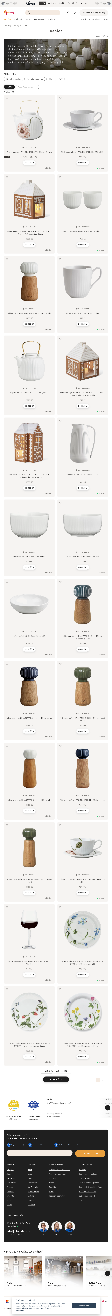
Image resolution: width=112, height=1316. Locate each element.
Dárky (105, 19)
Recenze (82, 1170)
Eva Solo (31, 1205)
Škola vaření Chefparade (89, 1183)
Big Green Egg (33, 1187)
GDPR (51, 1191)
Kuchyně (10, 1170)
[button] (56, 87)
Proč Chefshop (85, 1178)
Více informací (45, 1308)
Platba (51, 1183)
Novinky (96, 19)
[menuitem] (7, 20)
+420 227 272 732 (18, 1222)
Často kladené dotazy (88, 1174)
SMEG (30, 1178)
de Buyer (31, 1200)
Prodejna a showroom (57, 1174)
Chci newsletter (90, 1154)
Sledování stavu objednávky (90, 1187)
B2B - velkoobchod (87, 1196)
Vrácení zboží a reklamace (59, 1170)
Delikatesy (11, 1178)
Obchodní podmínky (57, 1196)
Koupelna (10, 1191)
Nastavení (20, 1310)
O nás (81, 1200)
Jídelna (9, 1174)
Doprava (52, 1178)
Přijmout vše (84, 1305)
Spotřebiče (11, 1183)
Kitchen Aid (32, 1183)
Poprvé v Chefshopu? (87, 1191)
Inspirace (85, 19)
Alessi (30, 1174)
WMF (30, 1170)
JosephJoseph (33, 1191)
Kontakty (52, 1187)
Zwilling (31, 1196)
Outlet (9, 1205)
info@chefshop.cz (19, 1231)
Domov (10, 1200)
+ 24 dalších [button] (56, 1079)
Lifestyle (10, 1196)
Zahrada (10, 1187)
